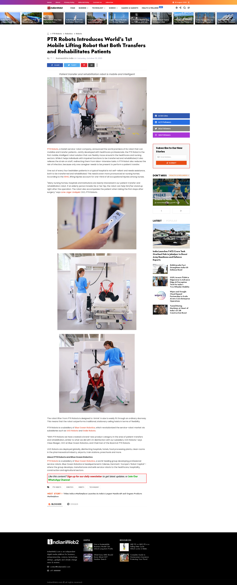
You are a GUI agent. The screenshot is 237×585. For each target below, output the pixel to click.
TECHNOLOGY (97, 8)
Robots (79, 33)
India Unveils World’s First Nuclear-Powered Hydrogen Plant (182, 22)
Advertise (109, 2)
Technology (94, 487)
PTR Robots (57, 33)
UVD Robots (72, 430)
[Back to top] (230, 579)
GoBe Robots (89, 430)
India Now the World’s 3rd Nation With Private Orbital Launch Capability (75, 23)
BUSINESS (82, 8)
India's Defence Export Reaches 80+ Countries (226, 21)
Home (49, 2)
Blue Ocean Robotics (85, 427)
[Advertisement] (171, 70)
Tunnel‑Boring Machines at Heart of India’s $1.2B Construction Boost (179, 309)
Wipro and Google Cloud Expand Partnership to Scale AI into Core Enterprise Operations (180, 296)
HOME (72, 8)
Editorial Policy (83, 2)
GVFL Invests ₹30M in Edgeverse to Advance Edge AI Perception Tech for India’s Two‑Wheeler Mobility (180, 282)
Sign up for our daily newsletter (84, 477)
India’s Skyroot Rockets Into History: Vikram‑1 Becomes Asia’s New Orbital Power (118, 23)
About (58, 2)
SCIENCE (112, 8)
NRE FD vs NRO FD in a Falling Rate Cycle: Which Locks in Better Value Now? (139, 547)
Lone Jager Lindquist (70, 192)
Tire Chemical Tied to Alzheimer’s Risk (161, 21)
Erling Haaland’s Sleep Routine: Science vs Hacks (171, 198)
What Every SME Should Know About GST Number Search (103, 557)
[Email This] (91, 65)
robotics (69, 33)
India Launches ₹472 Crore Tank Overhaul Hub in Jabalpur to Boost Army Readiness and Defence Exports (170, 255)
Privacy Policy (69, 2)
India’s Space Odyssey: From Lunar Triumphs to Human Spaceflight (205, 22)
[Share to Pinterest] (84, 65)
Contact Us (97, 2)
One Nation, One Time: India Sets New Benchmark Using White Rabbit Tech (53, 23)
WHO (66, 176)
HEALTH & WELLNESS (150, 8)
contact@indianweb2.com (59, 566)
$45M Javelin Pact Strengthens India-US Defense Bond (179, 267)
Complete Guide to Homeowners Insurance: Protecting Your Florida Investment (139, 558)
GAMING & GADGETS (129, 8)
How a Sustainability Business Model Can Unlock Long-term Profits (103, 546)
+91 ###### (54, 570)
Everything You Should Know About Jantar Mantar (96, 22)
